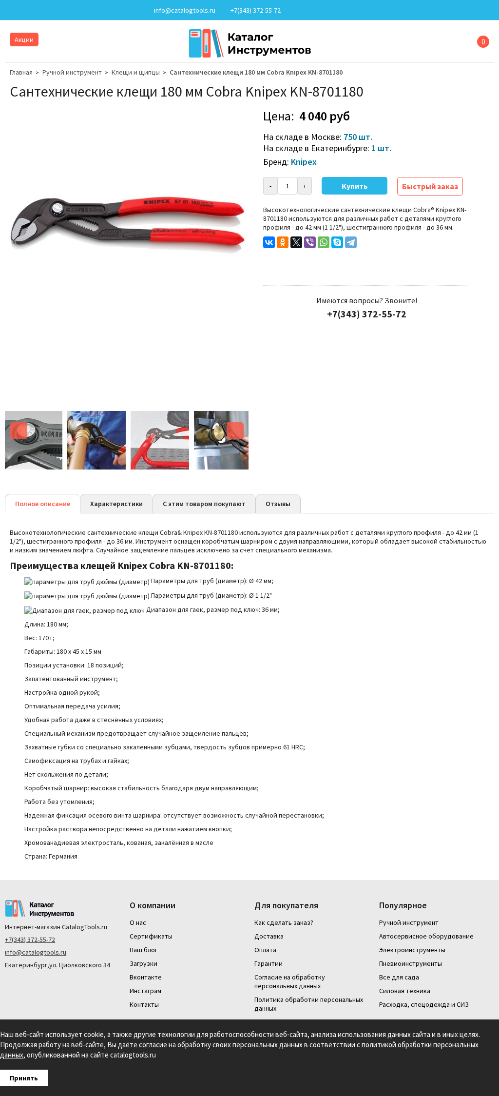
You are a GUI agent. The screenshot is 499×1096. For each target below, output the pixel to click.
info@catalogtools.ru (35, 952)
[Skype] (337, 242)
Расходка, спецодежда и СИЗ (424, 1004)
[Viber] (310, 242)
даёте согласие (142, 1044)
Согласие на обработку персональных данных (289, 981)
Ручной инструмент (72, 72)
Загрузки (143, 963)
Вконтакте (146, 977)
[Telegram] (351, 242)
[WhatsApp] (323, 242)
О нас (138, 922)
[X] (296, 242)
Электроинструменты (412, 949)
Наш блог (143, 949)
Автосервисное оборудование (426, 936)
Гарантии (268, 963)
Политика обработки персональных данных (308, 1004)
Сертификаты (151, 936)
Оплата (265, 949)
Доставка (269, 936)
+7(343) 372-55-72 (30, 939)
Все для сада (399, 977)
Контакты (144, 1004)
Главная (21, 72)
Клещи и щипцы (136, 72)
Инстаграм (145, 990)
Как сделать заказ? (283, 922)
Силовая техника (404, 990)
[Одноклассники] (282, 242)
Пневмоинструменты (410, 963)
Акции (24, 39)
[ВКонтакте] (269, 242)
